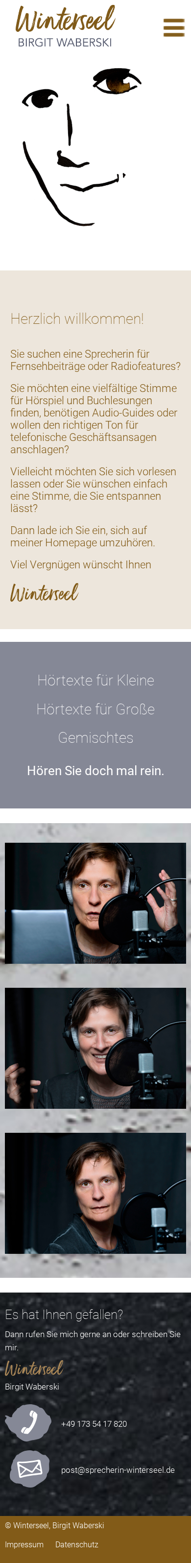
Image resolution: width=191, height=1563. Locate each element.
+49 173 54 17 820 (94, 1424)
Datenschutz (76, 1544)
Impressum (24, 1544)
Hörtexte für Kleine (95, 680)
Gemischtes (96, 737)
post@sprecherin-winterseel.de (118, 1470)
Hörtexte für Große (95, 709)
